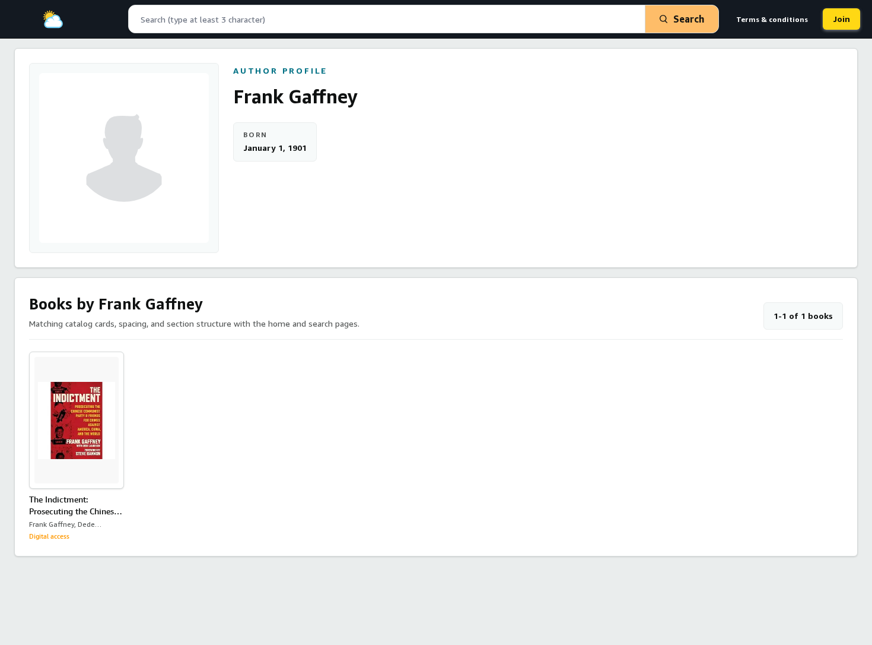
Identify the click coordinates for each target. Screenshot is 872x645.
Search (688, 19)
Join (841, 19)
